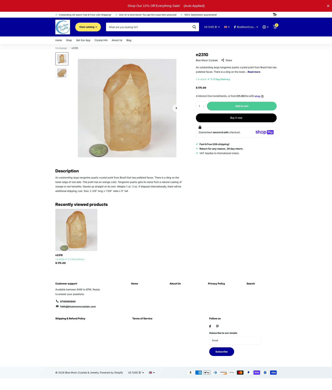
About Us (117, 40)
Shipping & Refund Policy (70, 318)
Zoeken (194, 27)
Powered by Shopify (111, 372)
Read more (254, 71)
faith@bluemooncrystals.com (78, 306)
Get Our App (83, 40)
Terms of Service (142, 318)
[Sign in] (265, 27)
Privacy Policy (216, 283)
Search (251, 283)
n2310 (59, 255)
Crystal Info (101, 40)
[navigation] (61, 58)
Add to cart (241, 105)
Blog (128, 40)
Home (58, 40)
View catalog (87, 26)
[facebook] (210, 326)
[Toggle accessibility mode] (275, 14)
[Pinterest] (217, 326)
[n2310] (76, 230)
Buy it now (236, 117)
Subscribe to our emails (223, 332)
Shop (69, 40)
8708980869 (68, 301)
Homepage (61, 48)
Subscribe (221, 351)
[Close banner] (328, 6)
